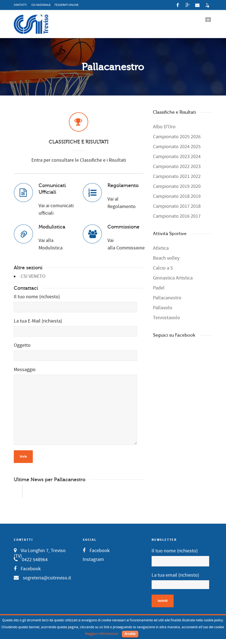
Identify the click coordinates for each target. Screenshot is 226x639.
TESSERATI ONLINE (66, 5)
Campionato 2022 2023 (177, 166)
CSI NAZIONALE (41, 5)
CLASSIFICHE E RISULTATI (79, 142)
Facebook (31, 569)
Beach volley (166, 258)
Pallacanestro (167, 298)
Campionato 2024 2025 (177, 146)
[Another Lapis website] (207, 5)
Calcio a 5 (163, 268)
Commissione (123, 227)
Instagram (93, 559)
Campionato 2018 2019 (177, 196)
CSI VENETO (33, 276)
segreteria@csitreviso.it (47, 578)
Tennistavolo (166, 318)
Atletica (161, 248)
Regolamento (123, 185)
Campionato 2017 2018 (177, 206)
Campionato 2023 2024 (177, 156)
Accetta (130, 634)
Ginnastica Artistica (173, 278)
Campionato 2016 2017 (177, 216)
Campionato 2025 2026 (177, 137)
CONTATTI (20, 5)
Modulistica (52, 227)
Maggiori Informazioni (101, 633)
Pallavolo (162, 308)
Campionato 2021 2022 (177, 176)
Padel (159, 288)
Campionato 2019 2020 (177, 186)
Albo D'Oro (164, 127)
